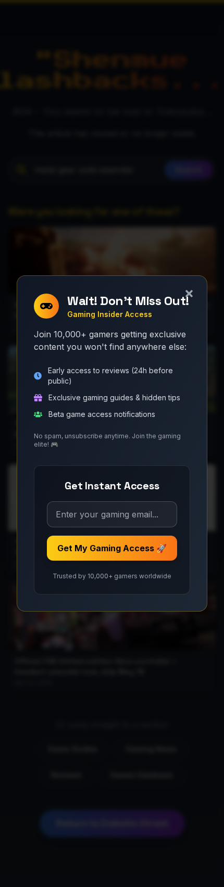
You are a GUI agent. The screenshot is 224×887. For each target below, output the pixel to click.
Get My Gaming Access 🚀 (112, 548)
